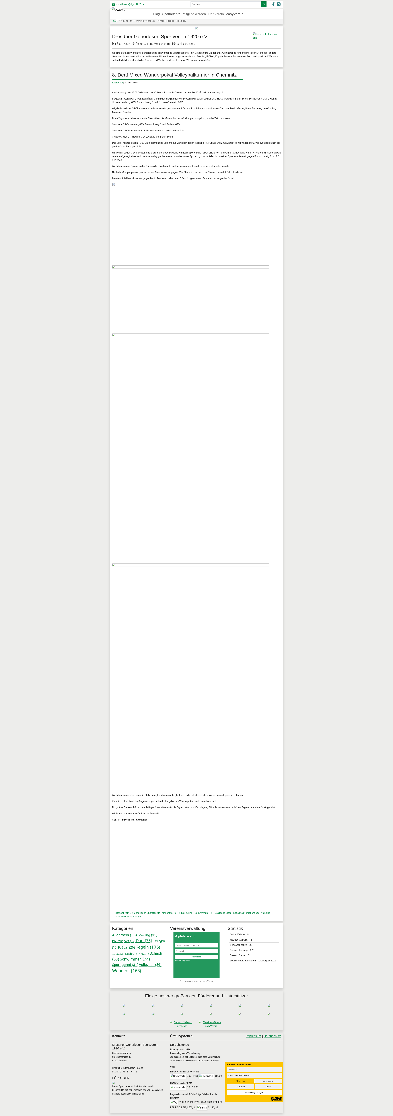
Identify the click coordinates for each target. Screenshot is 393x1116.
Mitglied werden (194, 14)
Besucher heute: (239, 944)
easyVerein (234, 14)
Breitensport (124, 941)
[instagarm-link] (278, 4)
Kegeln (148, 947)
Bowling (147, 935)
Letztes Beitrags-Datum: (244, 960)
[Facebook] (261, 1048)
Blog (156, 14)
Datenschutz (272, 1036)
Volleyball (117, 82)
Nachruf (133, 953)
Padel (145, 954)
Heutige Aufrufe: (239, 939)
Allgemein (124, 935)
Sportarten (170, 14)
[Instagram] (269, 1048)
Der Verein (216, 14)
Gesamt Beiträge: (239, 950)
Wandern (126, 970)
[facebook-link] (273, 4)
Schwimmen (135, 959)
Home (115, 21)
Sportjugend (125, 965)
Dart (144, 940)
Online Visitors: (238, 934)
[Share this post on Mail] (277, 1048)
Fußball (126, 947)
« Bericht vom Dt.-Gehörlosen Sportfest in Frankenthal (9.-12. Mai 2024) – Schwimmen (161, 912)
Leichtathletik (118, 954)
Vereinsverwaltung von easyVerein (196, 981)
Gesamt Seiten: (238, 955)
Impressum (253, 1036)
